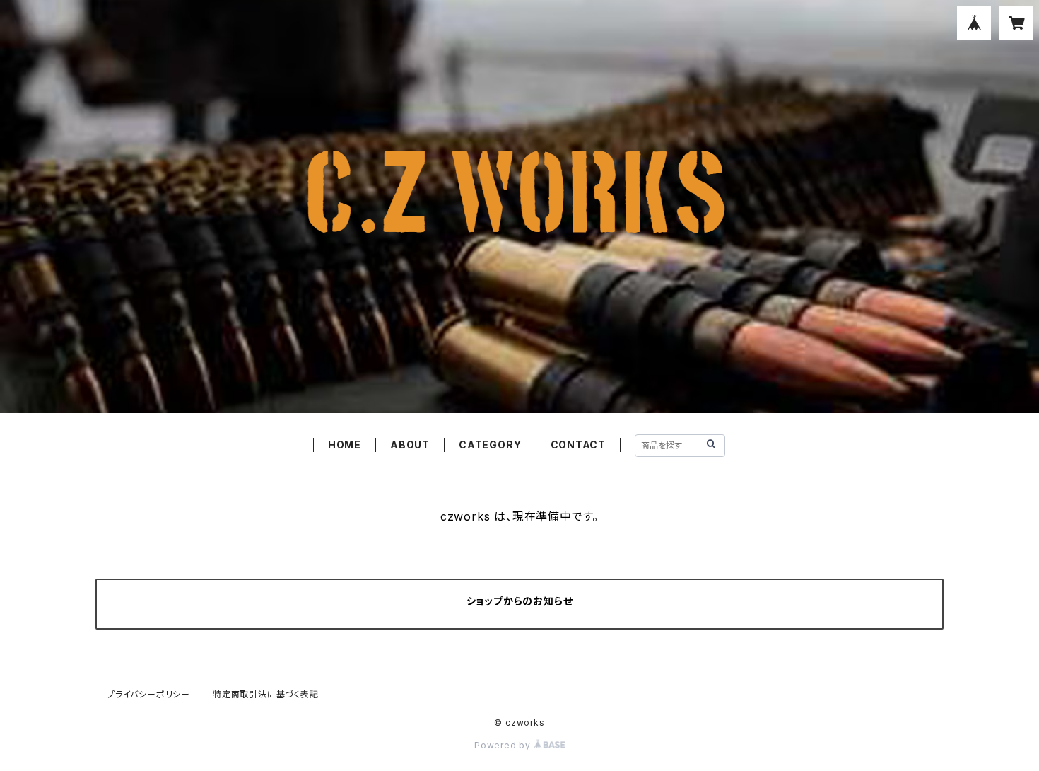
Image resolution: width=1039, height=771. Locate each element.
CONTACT (578, 445)
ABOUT (410, 445)
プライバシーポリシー (148, 694)
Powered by (504, 745)
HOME (344, 445)
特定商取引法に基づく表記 (266, 694)
